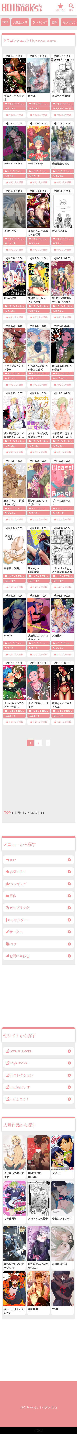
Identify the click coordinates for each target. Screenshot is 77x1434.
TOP (5, 22)
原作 (54, 22)
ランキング (39, 22)
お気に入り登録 (16, 114)
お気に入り (20, 22)
